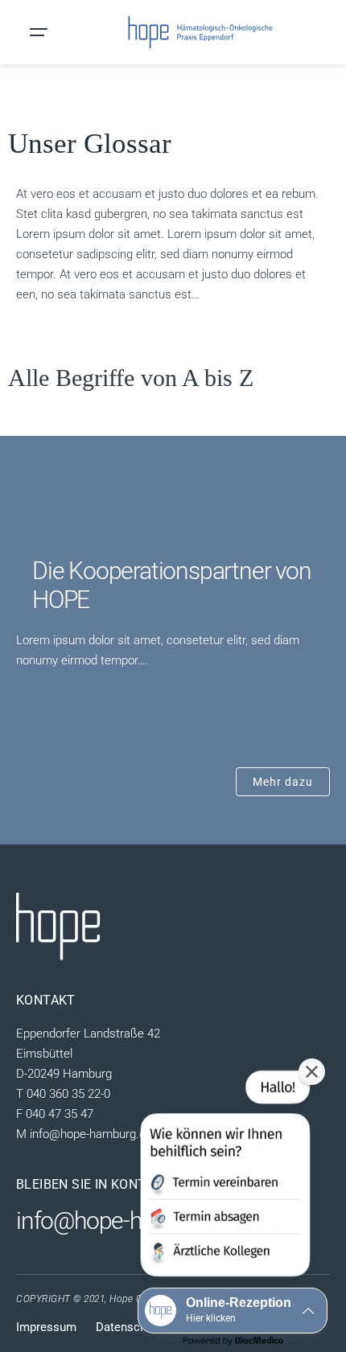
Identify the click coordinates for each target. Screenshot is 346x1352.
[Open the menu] (38, 32)
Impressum (56, 1327)
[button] (224, 1177)
